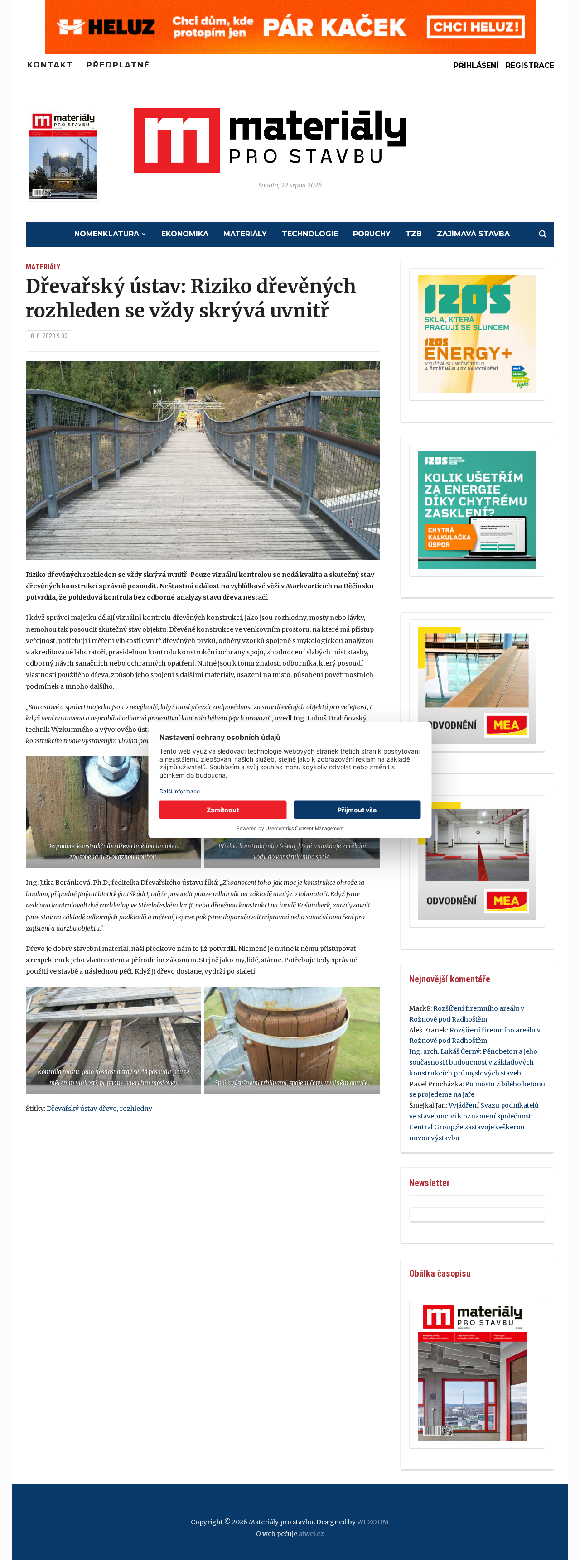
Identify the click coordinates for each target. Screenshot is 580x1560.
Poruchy (372, 234)
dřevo (108, 1108)
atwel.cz (311, 1534)
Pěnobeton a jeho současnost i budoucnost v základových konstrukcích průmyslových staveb (473, 1062)
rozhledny (136, 1108)
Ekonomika (184, 234)
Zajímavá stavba (473, 234)
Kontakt (50, 64)
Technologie (310, 234)
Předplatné (118, 64)
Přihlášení (476, 65)
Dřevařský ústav (71, 1108)
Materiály (245, 234)
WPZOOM (373, 1522)
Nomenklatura (106, 234)
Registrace (530, 65)
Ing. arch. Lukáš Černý (444, 1051)
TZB (414, 234)
